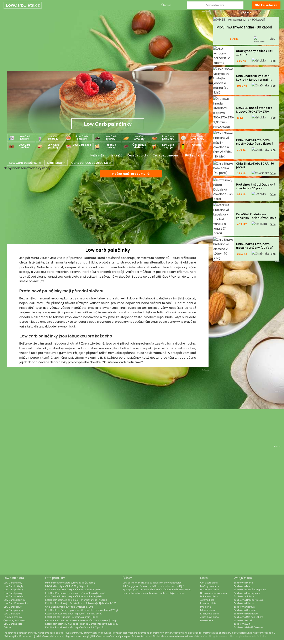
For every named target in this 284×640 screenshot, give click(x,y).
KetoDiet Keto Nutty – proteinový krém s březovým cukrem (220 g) (81, 620)
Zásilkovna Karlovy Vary (246, 592)
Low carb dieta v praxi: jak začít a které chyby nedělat (152, 582)
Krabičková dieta (209, 613)
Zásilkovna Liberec (243, 603)
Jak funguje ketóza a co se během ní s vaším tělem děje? (153, 586)
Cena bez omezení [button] (165, 155)
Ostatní (7, 627)
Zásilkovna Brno (242, 586)
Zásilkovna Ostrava (244, 606)
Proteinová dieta (209, 589)
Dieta (204, 578)
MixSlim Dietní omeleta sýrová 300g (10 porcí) (70, 582)
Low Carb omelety (13, 596)
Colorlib (261, 636)
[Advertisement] (108, 42)
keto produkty (55, 578)
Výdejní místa (242, 578)
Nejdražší (116, 155)
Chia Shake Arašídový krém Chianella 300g (69, 606)
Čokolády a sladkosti (15, 620)
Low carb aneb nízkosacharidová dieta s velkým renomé (153, 592)
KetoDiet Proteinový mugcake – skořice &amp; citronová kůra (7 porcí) (83, 623)
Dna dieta (205, 606)
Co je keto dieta (209, 582)
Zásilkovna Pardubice (245, 613)
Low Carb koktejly (13, 586)
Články (166, 5)
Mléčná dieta (207, 610)
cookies (58, 632)
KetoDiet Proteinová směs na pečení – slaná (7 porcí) (73, 613)
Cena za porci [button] (136, 155)
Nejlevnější (97, 155)
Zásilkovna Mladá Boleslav (248, 627)
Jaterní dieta (207, 599)
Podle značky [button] (194, 155)
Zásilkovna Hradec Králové (248, 599)
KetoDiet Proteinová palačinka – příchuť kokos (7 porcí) (75, 592)
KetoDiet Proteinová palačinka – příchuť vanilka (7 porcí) (76, 599)
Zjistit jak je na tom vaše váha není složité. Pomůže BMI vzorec (157, 589)
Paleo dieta (206, 620)
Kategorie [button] (77, 155)
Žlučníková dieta (209, 616)
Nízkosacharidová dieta (213, 592)
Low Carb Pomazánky (16, 603)
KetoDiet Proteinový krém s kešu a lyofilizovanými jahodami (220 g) (82, 603)
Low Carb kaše (12, 613)
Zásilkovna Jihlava (243, 596)
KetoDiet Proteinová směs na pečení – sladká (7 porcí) (74, 627)
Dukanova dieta (209, 596)
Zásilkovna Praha (243, 582)
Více (272, 39)
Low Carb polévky (13, 589)
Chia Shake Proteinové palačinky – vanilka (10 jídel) (73, 596)
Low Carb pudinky (13, 610)
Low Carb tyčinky (13, 592)
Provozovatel (119, 632)
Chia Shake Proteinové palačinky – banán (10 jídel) (73, 589)
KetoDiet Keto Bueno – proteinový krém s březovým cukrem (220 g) (81, 610)
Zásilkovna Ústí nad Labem (248, 616)
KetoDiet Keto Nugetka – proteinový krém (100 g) (71, 616)
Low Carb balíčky (13, 582)
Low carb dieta (14, 578)
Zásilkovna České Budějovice (249, 589)
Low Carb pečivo (13, 606)
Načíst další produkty (128, 173)
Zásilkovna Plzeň (243, 620)
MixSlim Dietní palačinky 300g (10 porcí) (67, 586)
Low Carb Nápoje (13, 623)
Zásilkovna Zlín (242, 623)
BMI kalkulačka (266, 5)
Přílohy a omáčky (13, 616)
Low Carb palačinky (14, 599)
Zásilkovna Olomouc (244, 610)
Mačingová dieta (209, 586)
